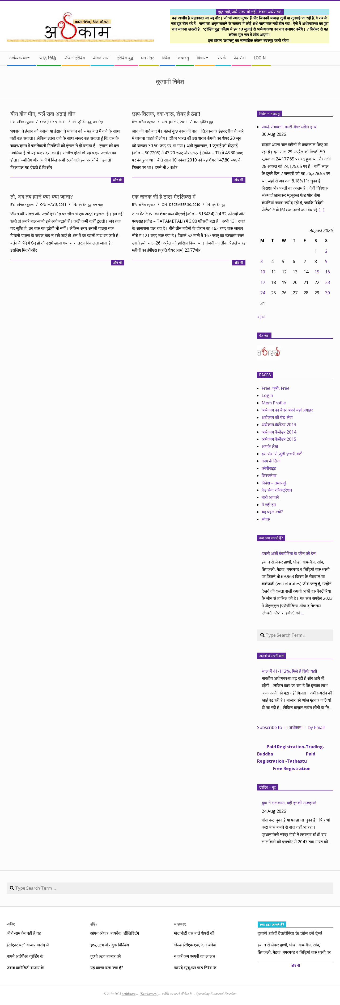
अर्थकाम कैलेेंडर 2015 (279, 439)
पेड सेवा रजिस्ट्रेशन (277, 490)
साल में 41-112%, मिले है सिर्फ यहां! (289, 671)
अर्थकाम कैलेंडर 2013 (279, 424)
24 (262, 293)
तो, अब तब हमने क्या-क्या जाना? (41, 197)
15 (316, 272)
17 (262, 282)
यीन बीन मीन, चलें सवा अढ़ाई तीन (42, 114)
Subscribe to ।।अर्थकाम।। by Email (291, 727)
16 (327, 272)
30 (327, 293)
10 (262, 272)
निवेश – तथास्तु (269, 114)
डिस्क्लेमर (269, 475)
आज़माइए (180, 923)
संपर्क (266, 519)
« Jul (261, 317)
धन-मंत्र (98, 122)
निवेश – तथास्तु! (274, 483)
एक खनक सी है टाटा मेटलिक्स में (164, 197)
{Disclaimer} (148, 993)
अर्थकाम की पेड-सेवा (277, 417)
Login (267, 395)
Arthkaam (128, 993)
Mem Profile (274, 403)
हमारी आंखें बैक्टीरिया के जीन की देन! (289, 553)
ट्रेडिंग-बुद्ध (84, 122)
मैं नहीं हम (269, 505)
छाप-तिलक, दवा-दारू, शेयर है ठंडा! (166, 114)
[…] (321, 210)
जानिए (11, 923)
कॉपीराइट (269, 468)
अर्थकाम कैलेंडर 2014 (279, 432)
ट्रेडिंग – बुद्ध (267, 787)
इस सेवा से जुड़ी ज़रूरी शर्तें (281, 454)
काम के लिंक (271, 461)
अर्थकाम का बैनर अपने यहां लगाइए (287, 410)
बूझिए (93, 923)
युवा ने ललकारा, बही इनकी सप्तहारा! (289, 803)
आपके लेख (270, 446)
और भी (117, 180)
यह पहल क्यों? (272, 512)
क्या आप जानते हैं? (271, 538)
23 (327, 282)
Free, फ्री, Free (276, 388)
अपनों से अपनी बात (271, 656)
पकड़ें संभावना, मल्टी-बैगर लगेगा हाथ (289, 127)
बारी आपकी (270, 497)
